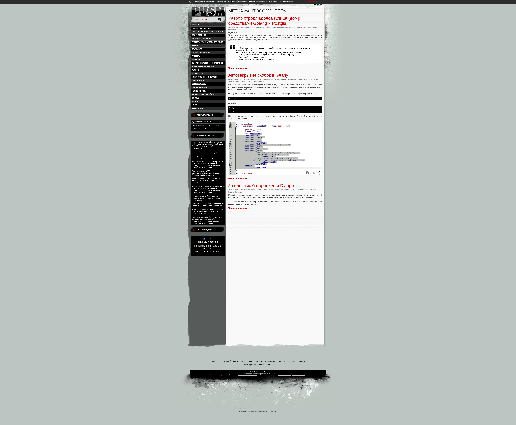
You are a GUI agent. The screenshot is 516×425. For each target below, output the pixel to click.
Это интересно (199, 35)
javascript (197, 49)
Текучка (195, 46)
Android (219, 2)
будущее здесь (199, 84)
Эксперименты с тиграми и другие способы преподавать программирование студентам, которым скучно (208, 155)
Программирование (201, 28)
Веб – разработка (286, 2)
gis (263, 27)
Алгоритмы (197, 108)
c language (266, 79)
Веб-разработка (199, 87)
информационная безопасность (207, 32)
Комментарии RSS (265, 365)
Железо (195, 101)
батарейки (285, 190)
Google (227, 2)
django (264, 190)
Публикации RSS (249, 365)
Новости (196, 25)
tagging (277, 190)
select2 (271, 190)
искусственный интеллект (204, 77)
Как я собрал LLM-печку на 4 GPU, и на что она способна (206, 181)
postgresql (281, 27)
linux (194, 105)
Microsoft (242, 2)
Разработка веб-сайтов (203, 94)
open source (198, 80)
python (195, 70)
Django (309, 190)
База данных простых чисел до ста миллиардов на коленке (207, 198)
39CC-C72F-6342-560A (202, 129)
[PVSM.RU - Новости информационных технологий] (208, 12)
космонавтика (199, 91)
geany (273, 79)
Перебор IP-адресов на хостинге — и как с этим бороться (208, 205)
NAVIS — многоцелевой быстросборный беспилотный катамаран (205, 173)
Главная (195, 2)
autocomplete (256, 27)
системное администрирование (207, 63)
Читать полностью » (238, 68)
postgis (274, 27)
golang (267, 27)
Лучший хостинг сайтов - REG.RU (206, 122)
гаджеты (196, 56)
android (196, 60)
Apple (234, 2)
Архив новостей (207, 2)
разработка (197, 73)
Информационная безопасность (263, 2)
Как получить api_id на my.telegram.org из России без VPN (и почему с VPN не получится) (207, 145)
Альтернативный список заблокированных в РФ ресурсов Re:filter (207, 211)
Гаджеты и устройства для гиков (207, 42)
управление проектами (203, 67)
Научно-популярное (201, 39)
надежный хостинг (207, 240)
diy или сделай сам (201, 53)
